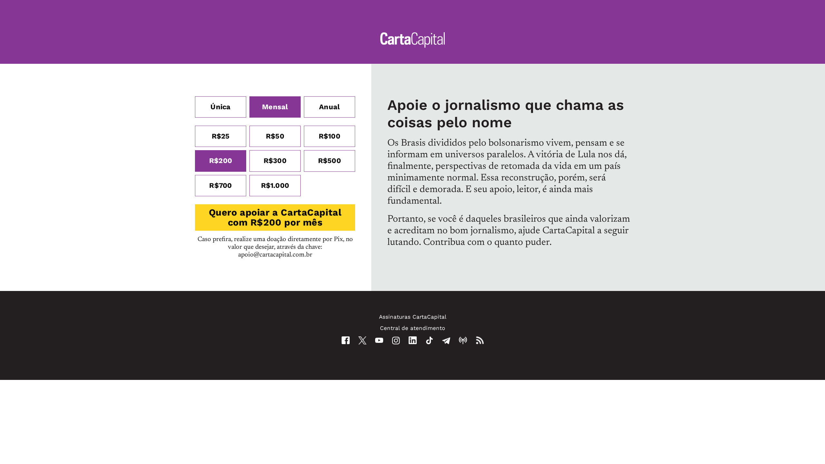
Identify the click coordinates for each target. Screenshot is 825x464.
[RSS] (480, 340)
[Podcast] (463, 340)
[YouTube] (379, 340)
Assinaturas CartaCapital (412, 317)
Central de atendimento (412, 328)
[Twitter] (362, 340)
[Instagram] (396, 340)
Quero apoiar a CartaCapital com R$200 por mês (275, 217)
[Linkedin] (413, 340)
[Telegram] (446, 340)
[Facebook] (346, 340)
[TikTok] (429, 340)
